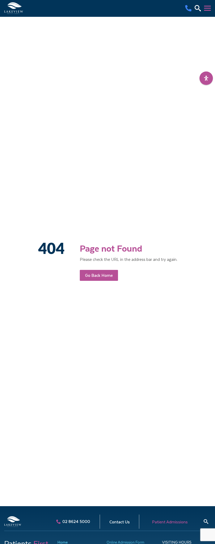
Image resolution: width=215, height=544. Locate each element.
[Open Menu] (207, 8)
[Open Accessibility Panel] (206, 78)
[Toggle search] (206, 521)
